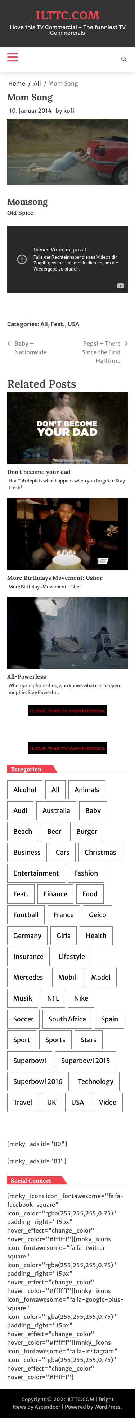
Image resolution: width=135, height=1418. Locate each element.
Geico (97, 915)
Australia (56, 811)
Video (108, 1102)
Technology (95, 1081)
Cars (62, 852)
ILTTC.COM (68, 15)
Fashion (86, 873)
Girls (64, 936)
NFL (53, 998)
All (44, 324)
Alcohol (24, 790)
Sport (21, 1040)
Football (26, 915)
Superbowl (29, 1061)
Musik (22, 998)
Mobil (67, 977)
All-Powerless (26, 676)
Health (96, 936)
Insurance (28, 956)
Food (90, 894)
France (64, 915)
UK (51, 1102)
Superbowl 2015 (85, 1061)
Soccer (23, 1019)
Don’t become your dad (39, 471)
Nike (81, 998)
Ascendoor (47, 1407)
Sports (55, 1040)
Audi (20, 811)
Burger (86, 831)
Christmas (100, 852)
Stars (88, 1040)
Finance (55, 894)
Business (27, 852)
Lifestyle (72, 956)
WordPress (107, 1407)
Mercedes (28, 977)
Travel (22, 1102)
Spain (109, 1019)
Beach (22, 831)
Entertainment (36, 873)
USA (73, 324)
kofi (68, 110)
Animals (87, 790)
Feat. (58, 324)
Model (101, 977)
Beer (54, 831)
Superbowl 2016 (38, 1081)
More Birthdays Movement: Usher (55, 577)
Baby (93, 811)
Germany (27, 936)
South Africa (67, 1019)
